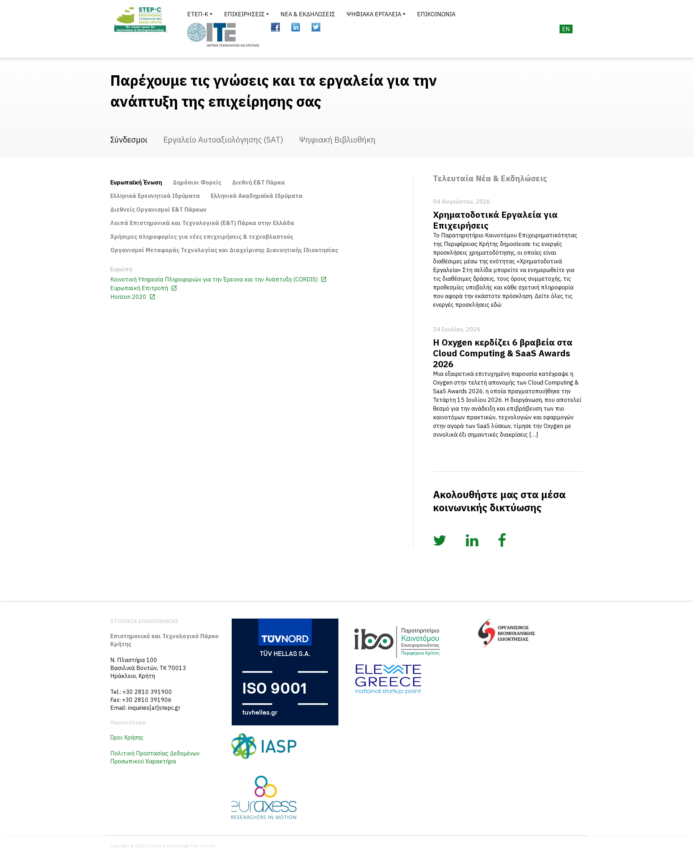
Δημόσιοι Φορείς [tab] (197, 182)
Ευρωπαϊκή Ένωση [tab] (136, 182)
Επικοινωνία (436, 14)
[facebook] (275, 27)
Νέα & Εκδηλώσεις (307, 14)
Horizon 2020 (129, 296)
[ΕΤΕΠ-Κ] (140, 28)
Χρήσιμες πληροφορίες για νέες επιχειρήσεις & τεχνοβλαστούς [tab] (201, 236)
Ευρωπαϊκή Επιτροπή (140, 288)
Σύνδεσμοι (128, 139)
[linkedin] (295, 27)
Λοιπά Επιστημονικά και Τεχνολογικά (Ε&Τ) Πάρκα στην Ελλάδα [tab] (202, 222)
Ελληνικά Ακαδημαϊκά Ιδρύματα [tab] (257, 195)
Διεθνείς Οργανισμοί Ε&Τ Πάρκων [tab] (158, 209)
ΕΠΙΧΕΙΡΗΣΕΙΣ (244, 14)
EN (566, 29)
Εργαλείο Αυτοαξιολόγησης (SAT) (223, 139)
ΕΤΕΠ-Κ (197, 14)
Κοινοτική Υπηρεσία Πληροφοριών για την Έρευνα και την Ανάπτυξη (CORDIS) (214, 279)
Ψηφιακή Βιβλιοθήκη (337, 139)
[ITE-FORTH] (223, 35)
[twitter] (316, 27)
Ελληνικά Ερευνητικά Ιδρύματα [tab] (155, 195)
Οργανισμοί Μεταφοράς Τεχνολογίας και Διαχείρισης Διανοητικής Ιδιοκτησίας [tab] (224, 250)
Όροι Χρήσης (126, 737)
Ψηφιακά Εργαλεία (374, 14)
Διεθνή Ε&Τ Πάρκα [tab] (258, 182)
